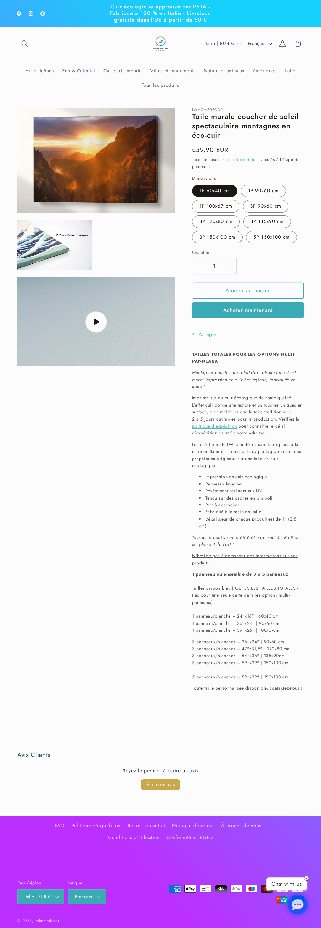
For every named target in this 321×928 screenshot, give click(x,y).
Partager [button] (207, 334)
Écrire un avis (160, 784)
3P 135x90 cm (267, 221)
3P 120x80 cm (216, 221)
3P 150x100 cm (217, 237)
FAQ (60, 825)
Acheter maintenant (248, 310)
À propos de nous (241, 825)
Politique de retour (193, 825)
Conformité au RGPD (189, 837)
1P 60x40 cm (214, 190)
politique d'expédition (214, 426)
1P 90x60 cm (263, 190)
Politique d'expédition (96, 825)
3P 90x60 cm (265, 206)
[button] (24, 43)
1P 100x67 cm (215, 206)
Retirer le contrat (146, 825)
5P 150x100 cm (271, 237)
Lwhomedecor (47, 921)
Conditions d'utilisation (134, 837)
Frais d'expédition (240, 160)
